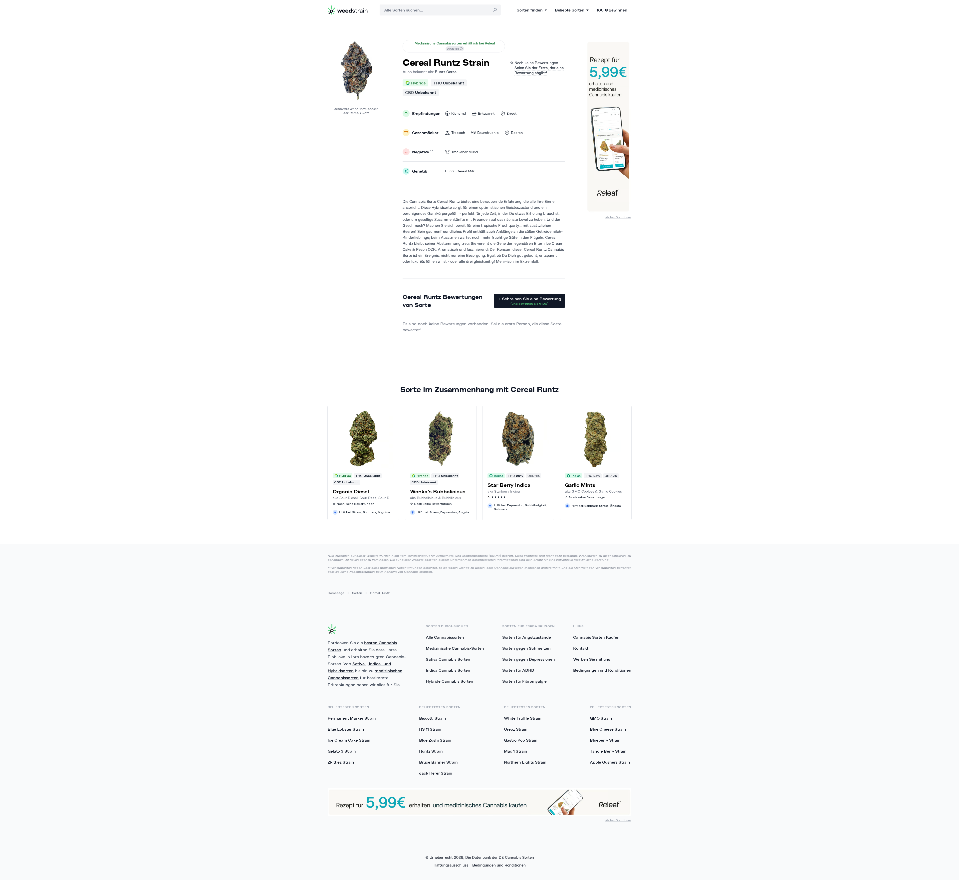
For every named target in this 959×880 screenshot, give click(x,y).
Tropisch (458, 133)
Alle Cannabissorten (445, 637)
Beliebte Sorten (569, 10)
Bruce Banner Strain (438, 762)
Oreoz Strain (515, 729)
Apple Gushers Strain (610, 762)
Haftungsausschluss (451, 865)
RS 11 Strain (430, 729)
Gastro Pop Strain (520, 740)
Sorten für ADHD (518, 670)
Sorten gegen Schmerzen (526, 648)
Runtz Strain (431, 751)
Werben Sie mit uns (618, 217)
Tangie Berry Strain (608, 751)
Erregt (511, 113)
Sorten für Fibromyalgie (524, 681)
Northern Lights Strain (525, 762)
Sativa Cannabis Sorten (448, 659)
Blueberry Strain (605, 740)
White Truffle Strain (522, 718)
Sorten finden (530, 10)
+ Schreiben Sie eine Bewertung (529, 300)
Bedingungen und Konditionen (602, 670)
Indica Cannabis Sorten (448, 670)
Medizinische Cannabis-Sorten (455, 648)
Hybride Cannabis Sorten (449, 681)
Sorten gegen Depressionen (528, 659)
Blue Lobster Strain (346, 729)
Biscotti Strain (432, 718)
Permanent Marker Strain (352, 718)
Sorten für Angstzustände (526, 637)
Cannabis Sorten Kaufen (596, 637)
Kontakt (580, 648)
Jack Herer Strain (435, 773)
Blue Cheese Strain (608, 729)
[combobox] (440, 9)
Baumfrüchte (488, 133)
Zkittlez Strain (341, 762)
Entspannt (486, 113)
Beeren (517, 133)
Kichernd (458, 113)
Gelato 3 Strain (342, 751)
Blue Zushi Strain (435, 740)
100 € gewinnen (612, 10)
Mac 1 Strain (515, 751)
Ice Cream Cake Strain (349, 740)
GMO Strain (601, 718)
